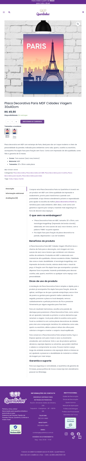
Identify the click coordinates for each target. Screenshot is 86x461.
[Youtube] (80, 437)
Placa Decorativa (19, 173)
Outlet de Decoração (70, 396)
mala (11, 179)
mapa (15, 179)
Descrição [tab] (10, 189)
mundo (21, 179)
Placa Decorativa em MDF (35, 173)
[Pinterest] (72, 434)
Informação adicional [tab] (15, 193)
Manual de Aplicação (70, 405)
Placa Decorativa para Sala (32, 176)
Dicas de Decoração (70, 399)
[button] (9, 12)
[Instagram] (66, 434)
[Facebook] (78, 434)
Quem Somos (71, 402)
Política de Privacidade (70, 412)
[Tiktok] (73, 437)
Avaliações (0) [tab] (12, 198)
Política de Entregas (70, 409)
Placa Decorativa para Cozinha (56, 173)
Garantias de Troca (70, 415)
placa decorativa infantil (65, 202)
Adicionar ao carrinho (32, 121)
